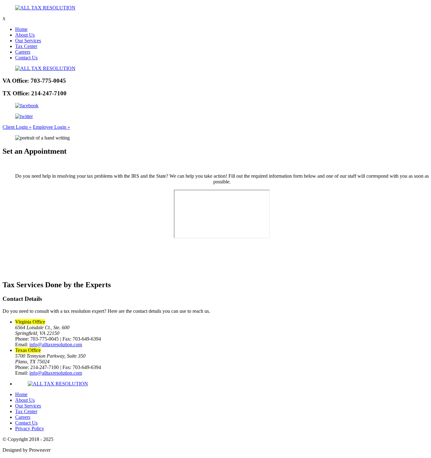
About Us (25, 35)
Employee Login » (51, 127)
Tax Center (26, 46)
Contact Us (26, 57)
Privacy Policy (29, 428)
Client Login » (17, 127)
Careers (22, 52)
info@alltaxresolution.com (55, 344)
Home (21, 29)
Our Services (28, 40)
